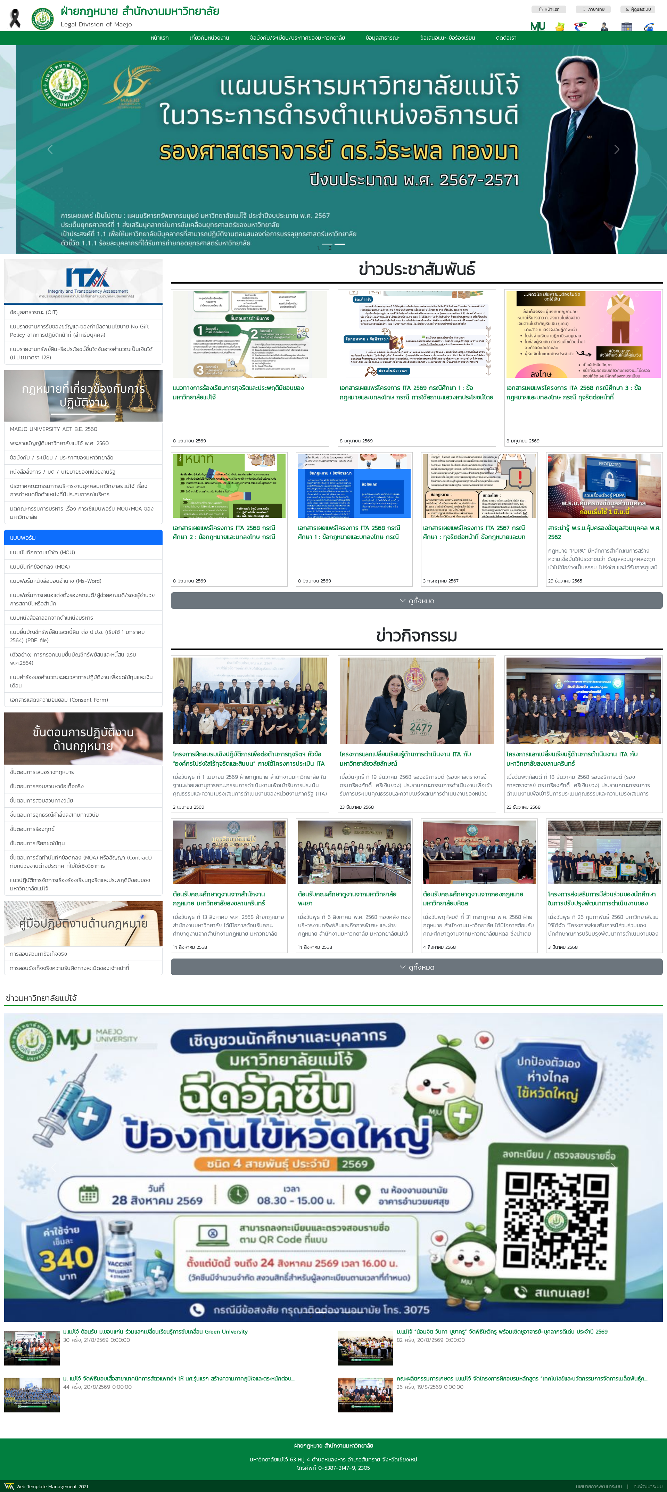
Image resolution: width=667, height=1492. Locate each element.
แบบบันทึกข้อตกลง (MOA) (40, 566)
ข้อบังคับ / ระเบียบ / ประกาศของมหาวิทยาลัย (61, 457)
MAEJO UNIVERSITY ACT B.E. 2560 (53, 429)
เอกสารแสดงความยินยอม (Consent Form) (59, 699)
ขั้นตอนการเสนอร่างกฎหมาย (42, 772)
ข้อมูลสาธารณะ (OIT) (34, 312)
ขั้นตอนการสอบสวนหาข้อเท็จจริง (47, 786)
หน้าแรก (160, 37)
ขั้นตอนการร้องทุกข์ (32, 829)
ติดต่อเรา (506, 37)
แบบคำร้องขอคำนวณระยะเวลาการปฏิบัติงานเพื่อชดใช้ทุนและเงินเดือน (81, 681)
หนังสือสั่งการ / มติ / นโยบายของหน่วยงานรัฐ (63, 471)
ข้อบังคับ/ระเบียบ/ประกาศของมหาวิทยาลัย (297, 37)
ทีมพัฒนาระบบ (648, 1486)
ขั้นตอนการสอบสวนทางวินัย (41, 800)
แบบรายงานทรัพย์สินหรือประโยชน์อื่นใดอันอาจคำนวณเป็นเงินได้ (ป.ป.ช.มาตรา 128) (81, 353)
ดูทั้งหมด (420, 600)
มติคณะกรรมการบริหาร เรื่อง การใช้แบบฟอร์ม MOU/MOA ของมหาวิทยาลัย (82, 512)
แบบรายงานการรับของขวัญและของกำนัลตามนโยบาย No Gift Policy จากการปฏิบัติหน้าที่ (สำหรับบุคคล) (79, 330)
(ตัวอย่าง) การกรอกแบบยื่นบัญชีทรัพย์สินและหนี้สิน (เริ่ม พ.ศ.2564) (73, 658)
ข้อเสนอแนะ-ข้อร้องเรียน (447, 37)
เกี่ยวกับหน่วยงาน (209, 37)
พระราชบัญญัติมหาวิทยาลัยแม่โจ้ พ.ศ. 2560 (59, 443)
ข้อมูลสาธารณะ (383, 37)
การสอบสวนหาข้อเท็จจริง (38, 953)
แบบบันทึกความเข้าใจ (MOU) (42, 552)
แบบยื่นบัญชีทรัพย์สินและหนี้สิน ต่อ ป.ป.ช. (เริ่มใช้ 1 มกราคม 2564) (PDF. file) (77, 636)
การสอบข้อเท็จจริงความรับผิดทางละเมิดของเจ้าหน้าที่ (69, 968)
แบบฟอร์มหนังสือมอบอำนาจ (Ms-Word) (55, 581)
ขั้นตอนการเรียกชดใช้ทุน (37, 843)
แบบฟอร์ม (23, 537)
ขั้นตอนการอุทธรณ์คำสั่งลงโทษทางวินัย (54, 814)
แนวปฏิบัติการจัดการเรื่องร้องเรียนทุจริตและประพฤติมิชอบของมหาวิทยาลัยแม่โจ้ (80, 884)
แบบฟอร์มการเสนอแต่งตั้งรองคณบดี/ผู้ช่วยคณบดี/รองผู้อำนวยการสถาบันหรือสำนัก (82, 599)
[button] (50, 149)
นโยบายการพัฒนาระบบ (599, 1486)
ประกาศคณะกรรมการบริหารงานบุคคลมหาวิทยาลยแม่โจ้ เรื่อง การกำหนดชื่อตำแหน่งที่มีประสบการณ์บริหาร (78, 490)
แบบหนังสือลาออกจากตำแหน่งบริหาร (51, 617)
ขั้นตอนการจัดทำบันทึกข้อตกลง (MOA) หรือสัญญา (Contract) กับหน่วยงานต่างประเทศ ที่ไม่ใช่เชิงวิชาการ (81, 861)
